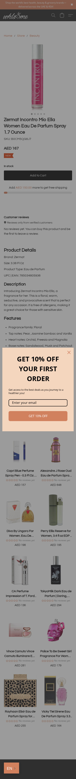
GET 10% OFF (38, 416)
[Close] (69, 352)
